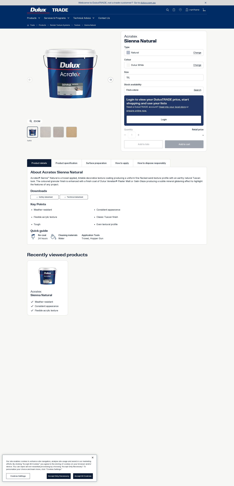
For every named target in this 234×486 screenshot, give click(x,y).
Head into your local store (172, 107)
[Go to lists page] (174, 9)
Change (197, 52)
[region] (49, 468)
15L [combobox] (128, 77)
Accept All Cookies (83, 476)
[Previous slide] (29, 79)
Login (164, 119)
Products (31, 18)
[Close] (93, 458)
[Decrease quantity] (125, 135)
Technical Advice (82, 18)
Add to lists (143, 144)
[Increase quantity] (138, 135)
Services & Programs (55, 18)
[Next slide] (110, 79)
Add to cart (184, 144)
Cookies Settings (18, 476)
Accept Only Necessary (58, 476)
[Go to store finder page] (180, 9)
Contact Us (104, 18)
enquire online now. (136, 110)
